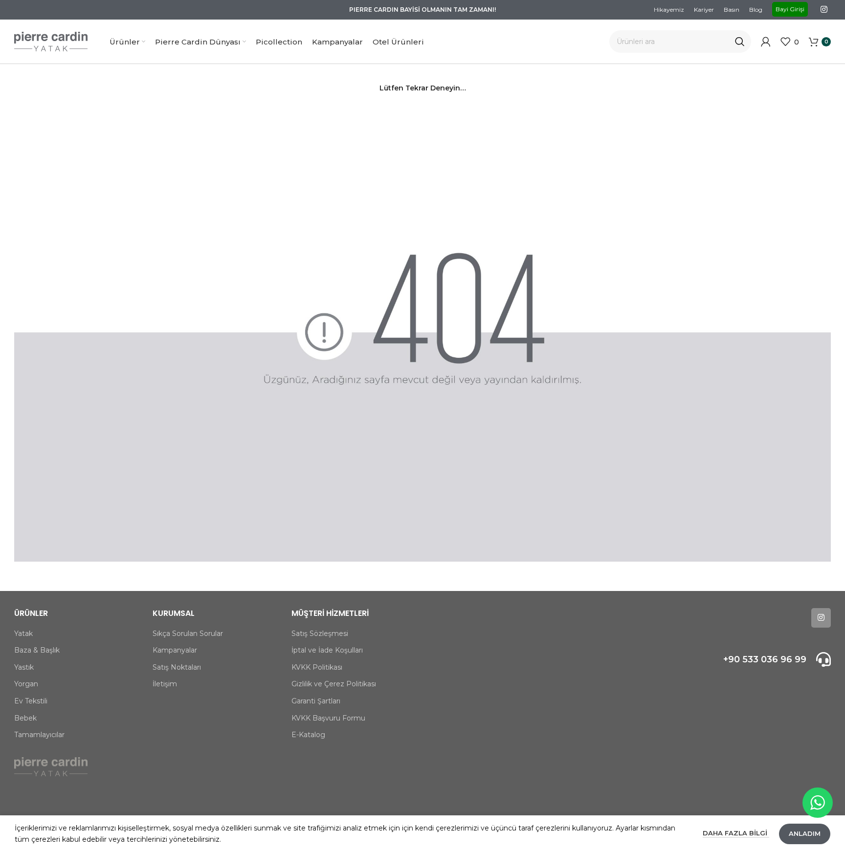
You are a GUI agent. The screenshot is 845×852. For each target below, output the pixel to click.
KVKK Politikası (316, 667)
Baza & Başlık (37, 650)
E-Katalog (308, 734)
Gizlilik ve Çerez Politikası (333, 683)
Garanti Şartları (315, 701)
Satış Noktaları (177, 667)
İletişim (165, 683)
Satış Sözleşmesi (319, 633)
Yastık (24, 667)
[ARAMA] (740, 41)
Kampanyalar (175, 650)
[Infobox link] (734, 659)
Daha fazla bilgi (736, 833)
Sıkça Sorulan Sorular (188, 633)
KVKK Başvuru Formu (328, 718)
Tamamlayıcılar (39, 734)
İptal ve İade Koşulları (327, 650)
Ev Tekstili (30, 701)
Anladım (805, 833)
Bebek (25, 718)
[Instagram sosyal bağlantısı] (824, 9)
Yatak (23, 633)
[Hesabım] (766, 41)
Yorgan (26, 683)
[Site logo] (51, 41)
